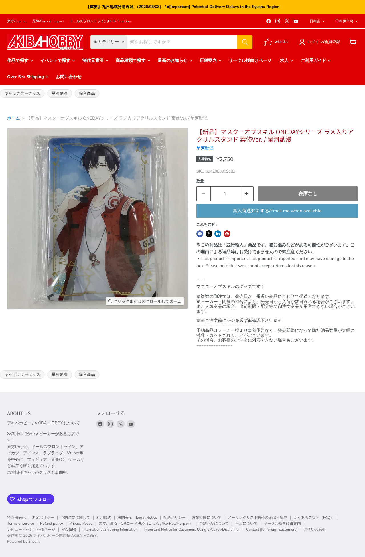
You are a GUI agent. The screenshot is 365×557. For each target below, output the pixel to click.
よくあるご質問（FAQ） (313, 517)
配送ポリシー (174, 517)
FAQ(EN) (69, 529)
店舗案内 (209, 60)
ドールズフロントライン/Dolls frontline (100, 21)
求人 (285, 60)
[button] (320, 42)
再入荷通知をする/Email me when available (277, 211)
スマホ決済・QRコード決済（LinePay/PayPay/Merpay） (146, 523)
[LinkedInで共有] (217, 233)
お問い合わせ (69, 77)
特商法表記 (16, 517)
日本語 (315, 21)
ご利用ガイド (314, 60)
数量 (200, 181)
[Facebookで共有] (199, 233)
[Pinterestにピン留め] (227, 233)
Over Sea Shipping (26, 77)
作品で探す (18, 60)
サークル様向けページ (250, 60)
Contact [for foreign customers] (271, 529)
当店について (246, 523)
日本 (344, 21)
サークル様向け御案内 (282, 523)
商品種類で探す (131, 60)
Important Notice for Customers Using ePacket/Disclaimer (192, 529)
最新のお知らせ (173, 60)
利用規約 (103, 517)
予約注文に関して (75, 517)
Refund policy (51, 523)
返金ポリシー (43, 517)
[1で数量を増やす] (247, 193)
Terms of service (20, 523)
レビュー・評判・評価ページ (31, 529)
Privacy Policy (80, 523)
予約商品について (214, 523)
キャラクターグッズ (22, 93)
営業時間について (207, 517)
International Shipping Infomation (109, 529)
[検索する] (244, 42)
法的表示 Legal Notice (137, 517)
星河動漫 (60, 93)
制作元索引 (93, 60)
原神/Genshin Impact (48, 21)
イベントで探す (56, 60)
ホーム (13, 118)
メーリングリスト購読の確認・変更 (257, 517)
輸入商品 (87, 93)
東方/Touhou (17, 21)
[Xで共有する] (209, 233)
